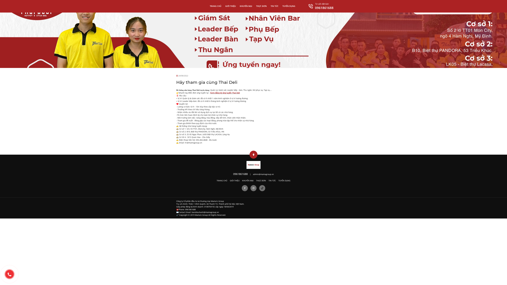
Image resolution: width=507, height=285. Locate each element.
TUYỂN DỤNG (288, 6)
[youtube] (262, 188)
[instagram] (253, 188)
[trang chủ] (254, 164)
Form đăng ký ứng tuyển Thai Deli (225, 93)
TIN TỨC (274, 6)
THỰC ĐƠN (261, 6)
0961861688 (324, 8)
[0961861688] (9, 274)
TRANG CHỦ (215, 6)
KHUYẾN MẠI (246, 6)
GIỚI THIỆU (230, 6)
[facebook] (245, 188)
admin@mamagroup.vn (263, 174)
